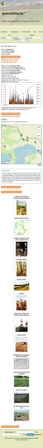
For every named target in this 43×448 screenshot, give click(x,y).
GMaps (16, 59)
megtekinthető (11, 121)
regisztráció (37, 434)
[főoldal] (3, 3)
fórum (41, 32)
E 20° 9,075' (11, 52)
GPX (39, 165)
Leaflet (39, 163)
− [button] (39, 130)
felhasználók (26, 32)
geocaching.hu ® (14, 13)
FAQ (10, 35)
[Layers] (38, 135)
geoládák (4, 32)
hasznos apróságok (21, 438)
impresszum (24, 439)
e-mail (17, 439)
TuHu (8, 59)
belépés (32, 35)
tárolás (25, 434)
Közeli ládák (4, 62)
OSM (12, 59)
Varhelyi (10, 75)
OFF (34, 108)
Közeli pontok (13, 62)
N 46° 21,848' (11, 51)
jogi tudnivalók (33, 438)
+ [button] (39, 127)
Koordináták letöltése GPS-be (9, 61)
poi (35, 32)
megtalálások (15, 32)
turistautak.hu (9, 438)
